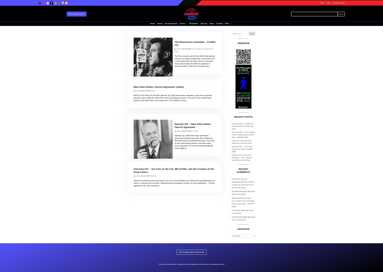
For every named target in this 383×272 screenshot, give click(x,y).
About (160, 23)
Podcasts (195, 131)
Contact (219, 23)
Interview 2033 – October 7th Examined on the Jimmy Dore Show (243, 126)
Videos (153, 90)
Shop (322, 3)
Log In (328, 3)
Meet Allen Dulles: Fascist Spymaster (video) (159, 87)
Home (152, 23)
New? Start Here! (76, 14)
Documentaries (171, 23)
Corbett (179, 49)
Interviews (153, 176)
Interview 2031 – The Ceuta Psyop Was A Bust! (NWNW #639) (242, 149)
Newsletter (193, 23)
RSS (227, 23)
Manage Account (339, 3)
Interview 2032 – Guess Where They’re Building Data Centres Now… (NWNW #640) (243, 134)
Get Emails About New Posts (191, 252)
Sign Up (204, 23)
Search (252, 33)
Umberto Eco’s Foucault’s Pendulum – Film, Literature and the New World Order (242, 157)
